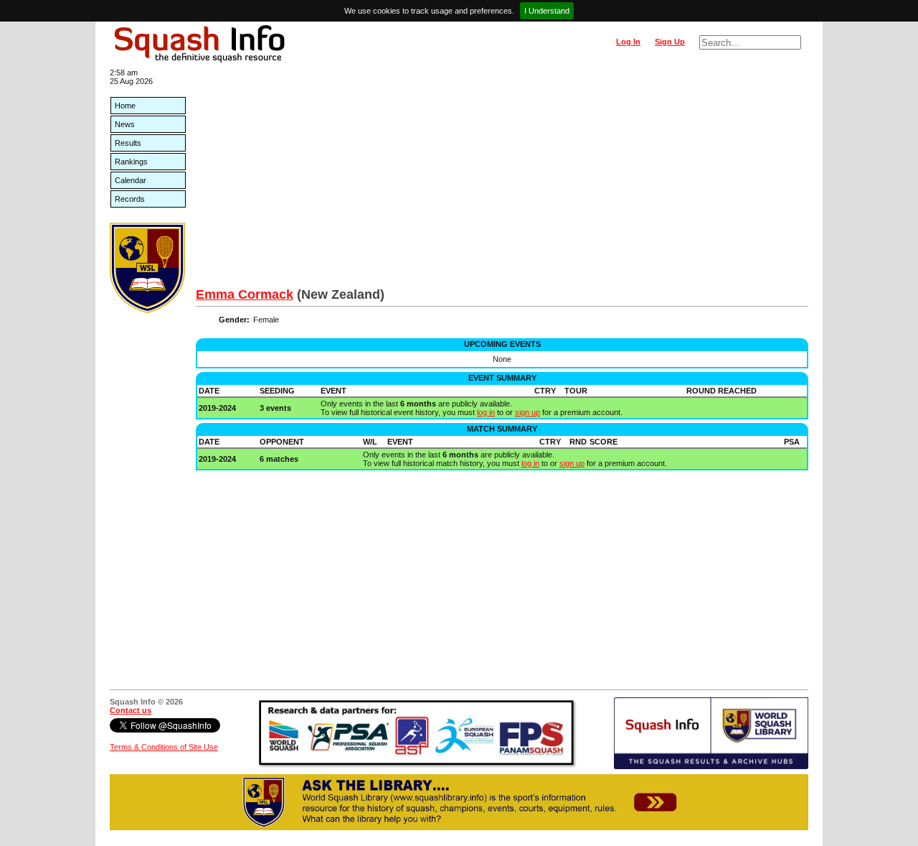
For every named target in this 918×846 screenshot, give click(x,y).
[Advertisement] (502, 179)
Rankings (131, 161)
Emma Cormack (244, 294)
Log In (628, 41)
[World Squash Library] (147, 310)
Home (125, 105)
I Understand (546, 10)
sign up (527, 412)
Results (128, 143)
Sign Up (670, 41)
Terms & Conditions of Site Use (164, 747)
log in (486, 412)
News (125, 124)
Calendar (130, 180)
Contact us (130, 710)
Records (130, 199)
